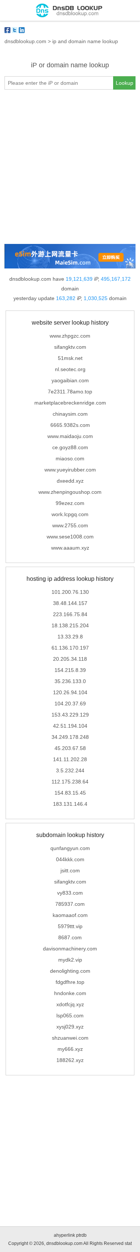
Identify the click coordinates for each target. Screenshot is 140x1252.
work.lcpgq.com (70, 514)
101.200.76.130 (70, 592)
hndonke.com (70, 993)
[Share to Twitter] (15, 30)
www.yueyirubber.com (70, 470)
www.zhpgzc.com (70, 336)
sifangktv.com (70, 347)
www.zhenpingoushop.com (70, 492)
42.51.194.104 (70, 726)
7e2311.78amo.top (70, 392)
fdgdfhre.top (70, 982)
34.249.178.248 (70, 737)
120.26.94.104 (70, 692)
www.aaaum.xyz (70, 548)
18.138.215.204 (70, 625)
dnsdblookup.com (25, 41)
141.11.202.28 (70, 759)
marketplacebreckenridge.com (70, 403)
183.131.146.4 (70, 804)
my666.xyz (70, 1049)
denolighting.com (70, 971)
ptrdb (81, 1235)
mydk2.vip (70, 960)
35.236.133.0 (70, 681)
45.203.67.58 (70, 748)
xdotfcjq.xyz (70, 1004)
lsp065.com (70, 1015)
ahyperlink (64, 1235)
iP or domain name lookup (70, 65)
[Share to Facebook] (7, 30)
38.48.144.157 (70, 603)
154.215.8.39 (70, 670)
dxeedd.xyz (70, 481)
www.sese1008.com (70, 537)
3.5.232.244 (70, 770)
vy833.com (70, 893)
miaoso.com (70, 458)
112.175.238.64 (70, 782)
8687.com (70, 937)
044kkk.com (70, 859)
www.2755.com (70, 525)
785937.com (70, 904)
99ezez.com (70, 503)
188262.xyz (70, 1060)
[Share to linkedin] (22, 30)
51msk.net (70, 358)
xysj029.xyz (70, 1027)
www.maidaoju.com (70, 436)
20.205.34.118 (70, 659)
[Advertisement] (70, 166)
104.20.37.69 (70, 704)
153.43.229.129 (70, 715)
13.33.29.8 (70, 637)
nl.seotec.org (70, 369)
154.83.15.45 (70, 793)
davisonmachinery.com (70, 949)
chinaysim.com (70, 414)
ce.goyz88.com (70, 447)
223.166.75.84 (70, 614)
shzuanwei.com (70, 1038)
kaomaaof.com (70, 915)
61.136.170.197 (70, 648)
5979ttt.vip (70, 926)
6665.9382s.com (70, 425)
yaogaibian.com (70, 380)
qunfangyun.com (70, 848)
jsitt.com (70, 870)
